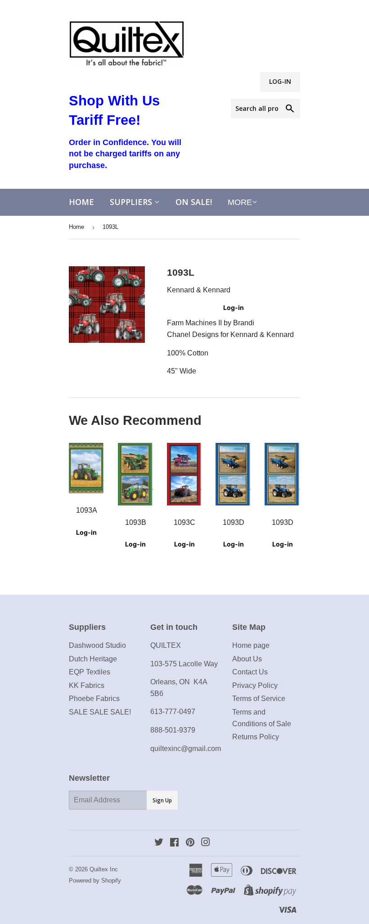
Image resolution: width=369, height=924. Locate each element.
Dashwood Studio (97, 645)
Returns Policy (255, 737)
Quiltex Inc (104, 869)
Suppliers (132, 201)
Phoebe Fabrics (94, 698)
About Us (247, 659)
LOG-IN (280, 81)
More (240, 202)
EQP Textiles (89, 672)
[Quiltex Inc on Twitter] (158, 843)
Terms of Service (258, 698)
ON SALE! (194, 201)
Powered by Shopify (95, 880)
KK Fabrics (86, 685)
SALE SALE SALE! (100, 712)
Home (81, 201)
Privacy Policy (255, 685)
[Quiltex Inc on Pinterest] (190, 843)
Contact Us (250, 672)
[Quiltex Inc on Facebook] (174, 843)
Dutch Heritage (93, 659)
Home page (251, 645)
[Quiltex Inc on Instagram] (205, 843)
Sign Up (162, 800)
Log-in (233, 307)
